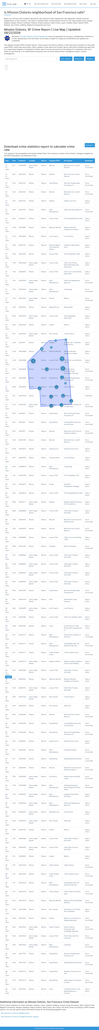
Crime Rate (57, 4)
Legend (8, 677)
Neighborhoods (71, 4)
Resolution (78, 59)
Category (89, 59)
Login (94, 4)
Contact (84, 4)
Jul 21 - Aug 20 (65, 59)
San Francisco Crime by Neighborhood (15, 1013)
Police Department (42, 4)
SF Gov (28, 4)
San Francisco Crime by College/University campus (20, 1017)
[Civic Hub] (9, 3)
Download (89, 145)
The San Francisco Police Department (34, 36)
